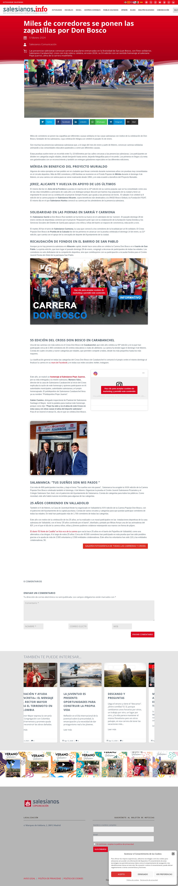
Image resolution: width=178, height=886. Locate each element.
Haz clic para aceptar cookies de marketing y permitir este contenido (89, 291)
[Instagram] (155, 2)
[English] (131, 2)
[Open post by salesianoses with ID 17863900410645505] (140, 764)
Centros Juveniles (92, 10)
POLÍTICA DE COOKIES (73, 878)
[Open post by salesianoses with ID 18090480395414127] (38, 764)
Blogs (74, 667)
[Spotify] (164, 2)
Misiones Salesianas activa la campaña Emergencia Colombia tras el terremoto (133, 702)
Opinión (124, 10)
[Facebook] (146, 2)
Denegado (143, 874)
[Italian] (138, 2)
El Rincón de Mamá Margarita (88, 667)
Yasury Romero (78, 672)
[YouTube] (160, 2)
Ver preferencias (164, 874)
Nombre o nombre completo (104, 825)
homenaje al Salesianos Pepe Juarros (67, 377)
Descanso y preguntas (89, 702)
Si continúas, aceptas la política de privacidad (115, 844)
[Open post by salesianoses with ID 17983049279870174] (63, 764)
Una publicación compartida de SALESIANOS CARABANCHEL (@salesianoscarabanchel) (127, 396)
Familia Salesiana (110, 10)
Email (95, 834)
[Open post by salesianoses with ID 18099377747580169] (114, 764)
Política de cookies (133, 880)
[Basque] (125, 2)
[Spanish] (141, 2)
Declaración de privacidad (149, 880)
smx (127, 667)
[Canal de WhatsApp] (169, 2)
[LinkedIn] (173, 2)
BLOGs (133, 10)
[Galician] (135, 2)
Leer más (31, 729)
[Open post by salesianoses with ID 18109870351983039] (165, 764)
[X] (151, 2)
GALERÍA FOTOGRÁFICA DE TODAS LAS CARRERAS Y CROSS (115, 546)
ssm (132, 667)
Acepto (121, 874)
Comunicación (163, 10)
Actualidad (57, 10)
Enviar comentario (142, 634)
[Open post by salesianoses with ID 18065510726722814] (12, 764)
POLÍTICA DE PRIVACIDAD (49, 878)
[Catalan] (128, 2)
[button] (173, 854)
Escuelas (69, 10)
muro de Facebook (59, 363)
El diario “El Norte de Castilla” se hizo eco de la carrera (53, 531)
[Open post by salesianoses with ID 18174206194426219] (89, 764)
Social (78, 10)
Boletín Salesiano (146, 10)
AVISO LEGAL (29, 878)
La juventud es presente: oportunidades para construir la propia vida (45, 702)
